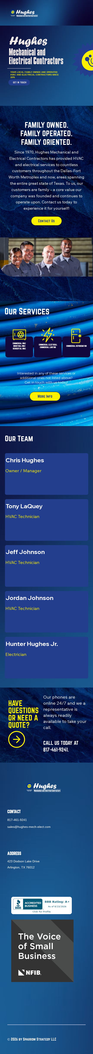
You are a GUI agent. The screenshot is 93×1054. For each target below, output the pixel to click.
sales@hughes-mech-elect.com (29, 826)
